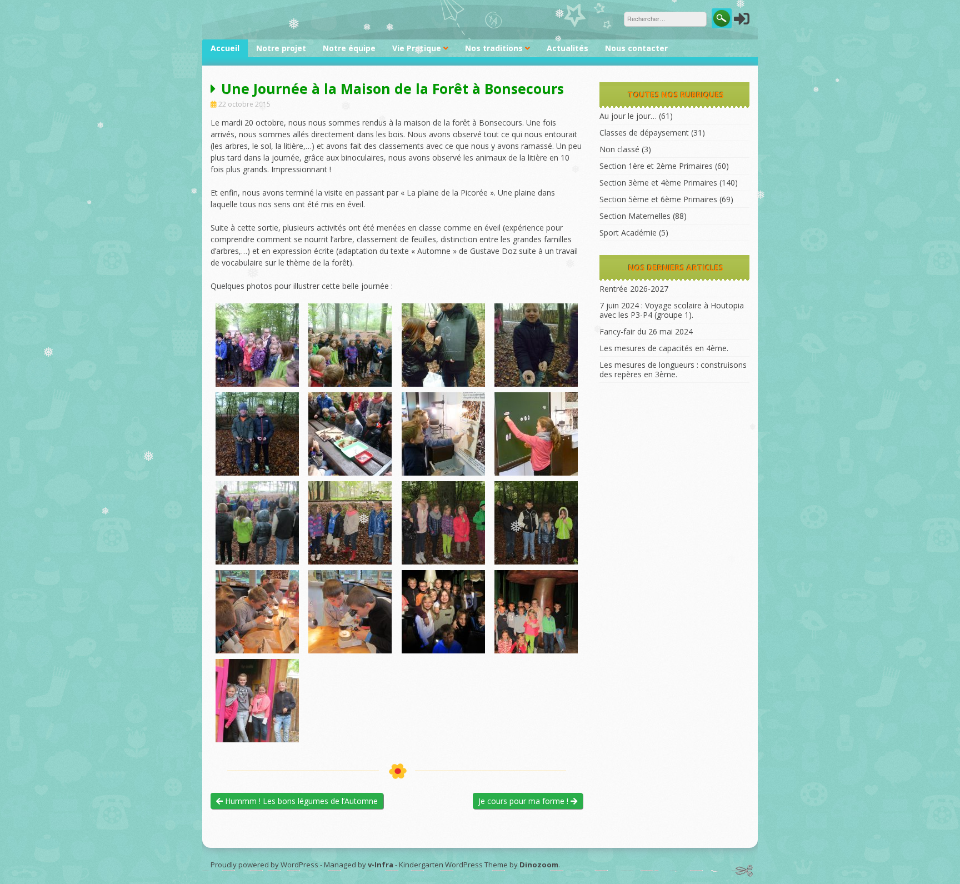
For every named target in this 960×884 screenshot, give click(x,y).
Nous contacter (636, 48)
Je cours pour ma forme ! (524, 801)
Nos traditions (494, 48)
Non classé (619, 149)
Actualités (567, 48)
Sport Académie (628, 232)
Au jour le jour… (628, 116)
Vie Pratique (416, 48)
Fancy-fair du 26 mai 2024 (646, 331)
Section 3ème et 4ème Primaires (658, 182)
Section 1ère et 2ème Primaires (656, 166)
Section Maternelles (635, 216)
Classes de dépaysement (644, 132)
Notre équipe (349, 48)
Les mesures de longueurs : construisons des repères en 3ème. (673, 369)
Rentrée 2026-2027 (633, 288)
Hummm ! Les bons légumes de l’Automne (300, 801)
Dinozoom (538, 865)
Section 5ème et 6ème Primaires (658, 199)
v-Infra (380, 865)
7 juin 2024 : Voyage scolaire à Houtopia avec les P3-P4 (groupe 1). (671, 310)
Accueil (225, 48)
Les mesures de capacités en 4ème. (663, 348)
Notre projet (281, 48)
